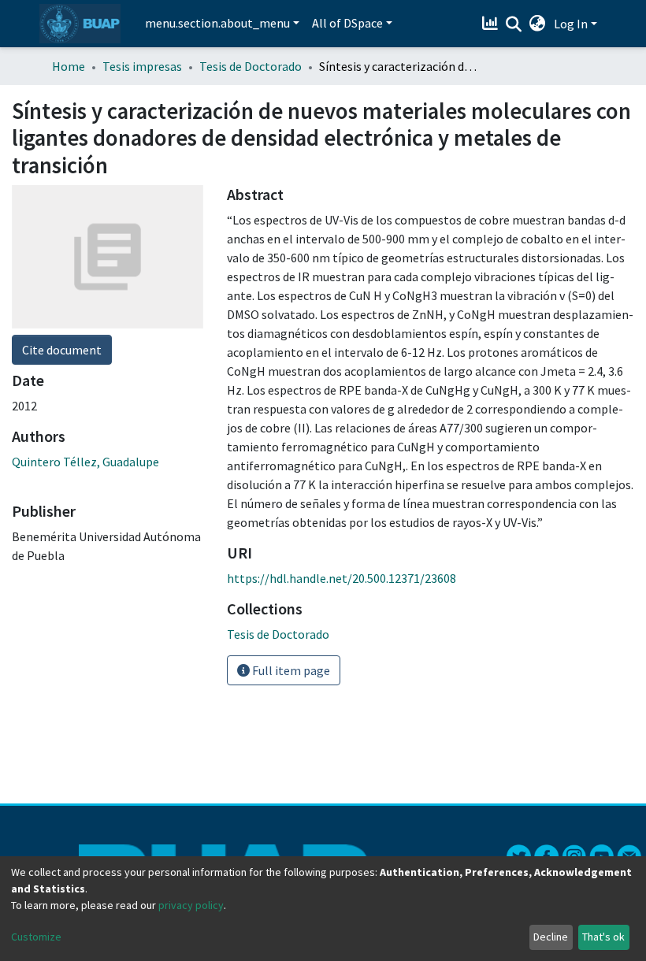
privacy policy (191, 905)
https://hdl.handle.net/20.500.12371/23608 (341, 578)
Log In (571, 24)
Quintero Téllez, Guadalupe (85, 461)
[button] (538, 23)
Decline (550, 936)
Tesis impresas (142, 66)
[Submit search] (514, 24)
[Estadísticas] (492, 23)
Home (68, 66)
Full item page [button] (290, 670)
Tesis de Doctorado (250, 66)
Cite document (62, 350)
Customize (36, 936)
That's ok (603, 936)
